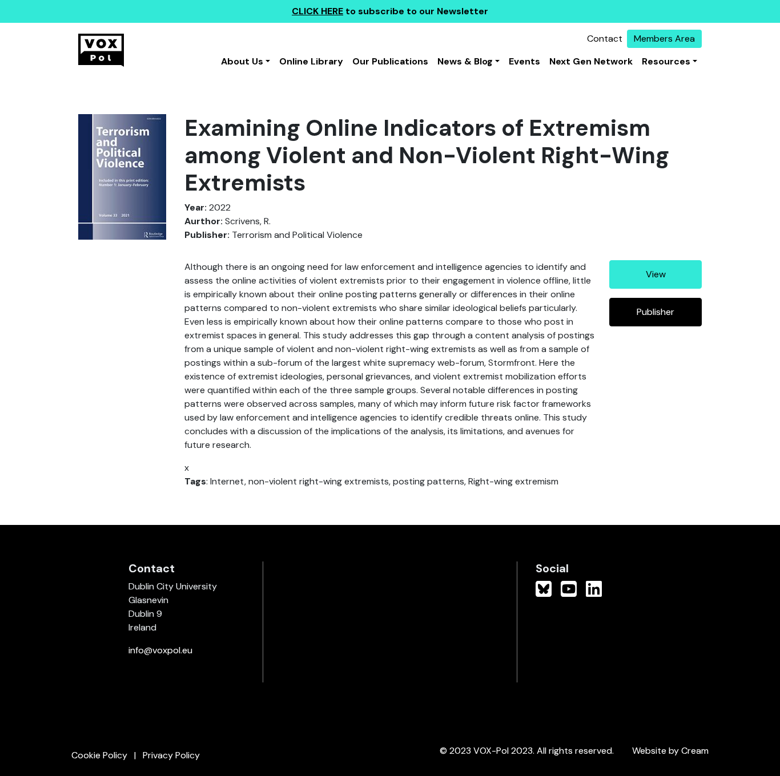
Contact (604, 39)
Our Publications (390, 61)
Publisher (655, 312)
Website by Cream (670, 751)
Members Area (664, 39)
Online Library (311, 61)
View (656, 274)
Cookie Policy (99, 755)
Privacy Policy (171, 755)
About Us (242, 61)
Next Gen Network (591, 61)
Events (524, 61)
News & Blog (465, 61)
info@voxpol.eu (160, 650)
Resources (666, 61)
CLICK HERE (317, 11)
